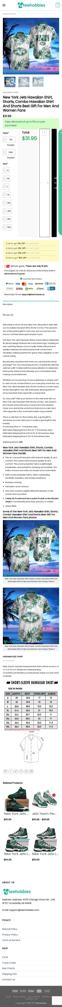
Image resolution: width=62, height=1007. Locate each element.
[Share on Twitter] (16, 771)
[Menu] (4, 5)
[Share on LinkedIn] (31, 771)
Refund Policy (9, 929)
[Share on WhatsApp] (5, 771)
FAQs (5, 957)
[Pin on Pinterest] (26, 771)
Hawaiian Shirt (9, 14)
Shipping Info (9, 974)
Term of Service (11, 940)
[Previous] (7, 46)
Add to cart (55, 183)
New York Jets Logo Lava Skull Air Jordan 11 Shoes (45, 854)
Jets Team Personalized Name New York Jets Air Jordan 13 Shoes (45, 814)
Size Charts (8, 968)
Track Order (9, 962)
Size (5, 163)
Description (8, 304)
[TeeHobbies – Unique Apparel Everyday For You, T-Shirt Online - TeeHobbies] (31, 5)
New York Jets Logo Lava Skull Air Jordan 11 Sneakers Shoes (17, 854)
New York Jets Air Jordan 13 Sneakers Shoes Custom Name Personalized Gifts (17, 814)
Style (6, 133)
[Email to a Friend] (21, 771)
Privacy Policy (10, 934)
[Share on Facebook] (10, 771)
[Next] (54, 46)
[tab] (31, 304)
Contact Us (8, 979)
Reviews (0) (8, 315)
